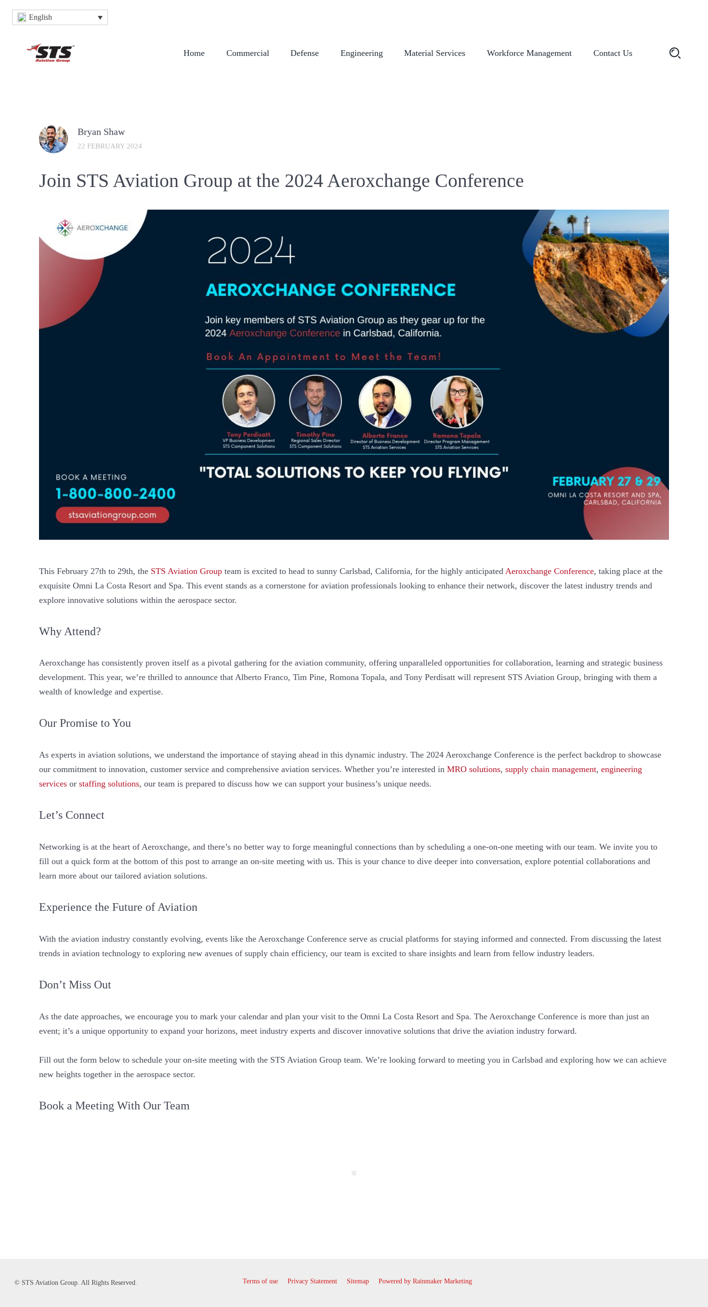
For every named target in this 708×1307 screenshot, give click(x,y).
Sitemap (358, 1281)
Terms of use (260, 1281)
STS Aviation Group (186, 571)
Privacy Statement (312, 1281)
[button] (60, 17)
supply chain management (550, 769)
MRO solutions (473, 769)
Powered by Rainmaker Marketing (425, 1281)
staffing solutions (109, 783)
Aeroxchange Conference (549, 571)
